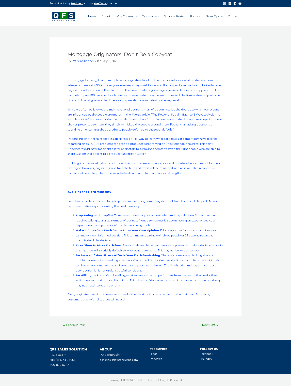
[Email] (224, 3)
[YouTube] (239, 3)
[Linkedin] (234, 3)
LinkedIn (206, 359)
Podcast (77, 3)
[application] (221, 16)
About (106, 16)
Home (92, 16)
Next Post (210, 325)
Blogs (153, 354)
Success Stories (174, 16)
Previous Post (74, 325)
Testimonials (150, 16)
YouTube (100, 3)
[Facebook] (229, 3)
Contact (233, 16)
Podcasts (156, 359)
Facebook (206, 354)
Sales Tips (212, 16)
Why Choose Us (126, 16)
